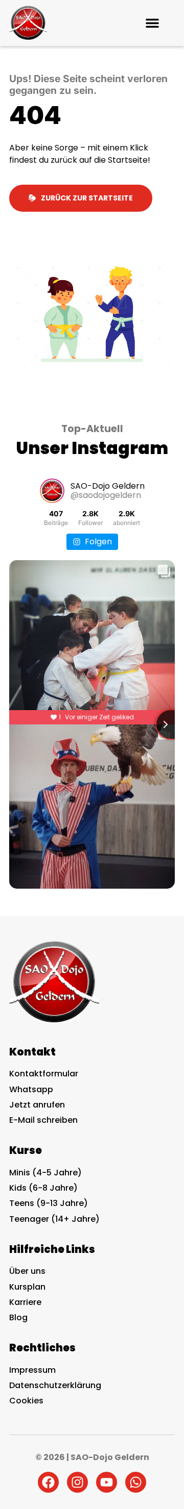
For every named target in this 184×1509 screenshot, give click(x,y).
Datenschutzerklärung (55, 1385)
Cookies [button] (26, 1401)
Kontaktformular (43, 1073)
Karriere (25, 1302)
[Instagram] (77, 1482)
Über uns (27, 1271)
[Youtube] (106, 1482)
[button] (152, 23)
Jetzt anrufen (37, 1105)
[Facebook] (48, 1482)
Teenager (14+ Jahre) (54, 1219)
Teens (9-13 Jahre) (48, 1203)
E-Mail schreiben (43, 1120)
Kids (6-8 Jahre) (43, 1188)
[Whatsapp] (135, 1482)
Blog (18, 1317)
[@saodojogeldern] (52, 491)
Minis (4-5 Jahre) (45, 1172)
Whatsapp (31, 1089)
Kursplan (27, 1287)
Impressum (32, 1370)
